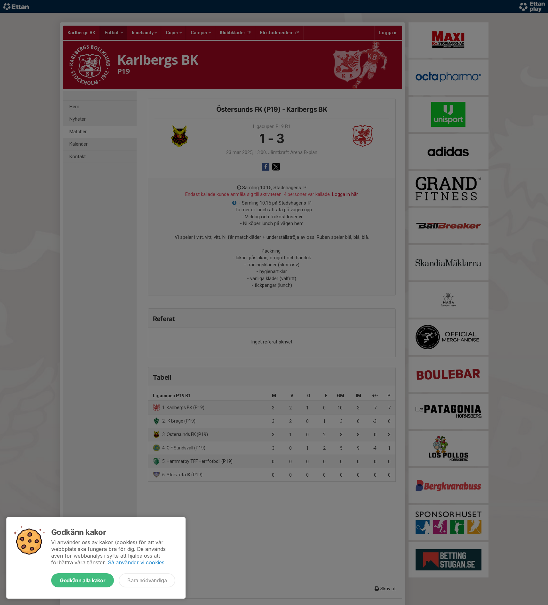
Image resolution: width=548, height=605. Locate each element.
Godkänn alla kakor (82, 580)
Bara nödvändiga (147, 580)
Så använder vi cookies (136, 562)
